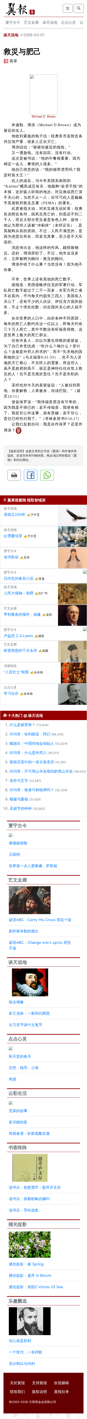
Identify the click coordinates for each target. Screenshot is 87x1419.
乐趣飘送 (17, 1301)
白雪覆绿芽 (13, 535)
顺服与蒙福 (19, 799)
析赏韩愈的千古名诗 (20, 650)
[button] (14, 475)
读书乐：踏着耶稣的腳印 (29, 1198)
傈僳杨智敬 (18, 843)
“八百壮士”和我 (16, 672)
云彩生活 (17, 1093)
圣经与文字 (19, 780)
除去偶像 (16, 1002)
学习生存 (11, 693)
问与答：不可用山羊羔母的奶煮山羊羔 (41, 771)
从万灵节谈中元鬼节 (25, 1024)
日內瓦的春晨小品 (18, 578)
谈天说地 (49, 22)
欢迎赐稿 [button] (61, 1382)
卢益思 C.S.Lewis (18, 635)
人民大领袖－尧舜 (18, 593)
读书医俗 (11, 557)
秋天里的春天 (20, 1056)
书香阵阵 (17, 1147)
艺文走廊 (31, 22)
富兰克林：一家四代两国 (29, 1013)
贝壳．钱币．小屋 (24, 1067)
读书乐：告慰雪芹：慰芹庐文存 (35, 1187)
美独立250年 (15, 514)
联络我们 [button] (17, 1391)
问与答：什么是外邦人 (28, 752)
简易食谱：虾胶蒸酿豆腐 (29, 1133)
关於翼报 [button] (17, 1382)
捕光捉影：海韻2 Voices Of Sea (36, 1286)
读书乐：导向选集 (24, 1210)
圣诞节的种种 (21, 808)
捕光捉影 (17, 1224)
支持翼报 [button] (39, 1382)
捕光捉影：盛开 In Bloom (30, 1275)
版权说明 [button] (39, 1391)
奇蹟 (12, 1079)
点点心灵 (68, 22)
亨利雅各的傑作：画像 (22, 614)
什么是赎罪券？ (22, 724)
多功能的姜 (18, 1122)
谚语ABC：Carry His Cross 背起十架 (40, 919)
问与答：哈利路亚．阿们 (30, 734)
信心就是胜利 (20, 1340)
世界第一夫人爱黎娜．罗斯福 (33, 865)
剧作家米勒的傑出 (24, 931)
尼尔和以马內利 (22, 1363)
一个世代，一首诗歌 (25, 1352)
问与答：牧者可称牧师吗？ (32, 789)
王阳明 (14, 854)
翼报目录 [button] (61, 1391)
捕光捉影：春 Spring (26, 1264)
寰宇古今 (12, 22)
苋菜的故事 (18, 1110)
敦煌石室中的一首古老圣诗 (32, 762)
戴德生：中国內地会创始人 (32, 743)
